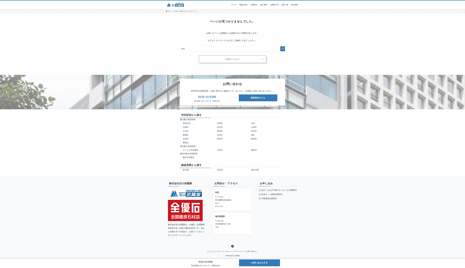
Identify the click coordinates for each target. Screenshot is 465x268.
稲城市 (220, 139)
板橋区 (186, 135)
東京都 (186, 170)
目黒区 (186, 139)
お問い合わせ (251, 251)
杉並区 (254, 131)
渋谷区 (220, 135)
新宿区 (220, 131)
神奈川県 (255, 170)
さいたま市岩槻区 (190, 150)
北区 (253, 123)
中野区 (220, 123)
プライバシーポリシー (224, 251)
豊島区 (186, 143)
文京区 (186, 131)
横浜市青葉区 (188, 157)
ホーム (211, 251)
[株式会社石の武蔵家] (175, 4)
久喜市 (220, 150)
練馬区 (254, 139)
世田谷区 (187, 123)
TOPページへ (232, 59)
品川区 (220, 127)
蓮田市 (254, 150)
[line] (232, 246)
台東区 (186, 127)
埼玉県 (220, 170)
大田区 (254, 127)
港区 (253, 135)
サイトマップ (239, 251)
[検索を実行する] (282, 48)
